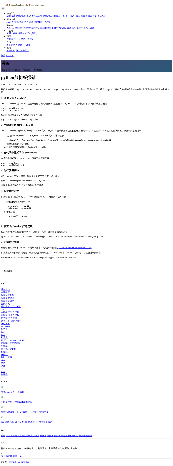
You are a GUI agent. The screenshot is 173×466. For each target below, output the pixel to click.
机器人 (4, 337)
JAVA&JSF (11, 22)
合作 (15, 456)
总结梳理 (65, 435)
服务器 (20, 22)
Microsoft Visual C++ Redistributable (75, 247)
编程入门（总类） (99, 16)
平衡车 (54, 28)
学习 (13, 39)
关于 (3, 456)
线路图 (4, 374)
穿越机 (57, 435)
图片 (26, 22)
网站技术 (5, 323)
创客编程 (10, 16)
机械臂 (77, 28)
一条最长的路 (85, 435)
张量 (37, 435)
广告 (20, 456)
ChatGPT (74, 435)
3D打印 (4, 354)
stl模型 (9, 45)
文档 (87, 16)
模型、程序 (11, 33)
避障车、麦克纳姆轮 (41, 28)
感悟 (3, 363)
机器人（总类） (88, 28)
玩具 (15, 45)
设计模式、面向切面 (75, 16)
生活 (18, 39)
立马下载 (10, 56)
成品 (20, 33)
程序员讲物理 (35, 16)
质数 (3, 435)
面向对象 (60, 16)
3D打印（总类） (30, 33)
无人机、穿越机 (66, 28)
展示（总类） (24, 45)
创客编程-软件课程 (10, 312)
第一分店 (10, 50)
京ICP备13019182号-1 (19, 462)
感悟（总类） (27, 39)
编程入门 (5, 289)
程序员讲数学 (22, 16)
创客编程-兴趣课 (9, 318)
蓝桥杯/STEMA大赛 (10, 321)
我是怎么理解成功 (26, 435)
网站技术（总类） (42, 22)
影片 (31, 22)
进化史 (43, 435)
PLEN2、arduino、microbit (18, 28)
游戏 (8, 39)
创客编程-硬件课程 (10, 315)
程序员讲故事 (49, 16)
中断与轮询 (11, 435)
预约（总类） (22, 50)
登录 (3, 55)
